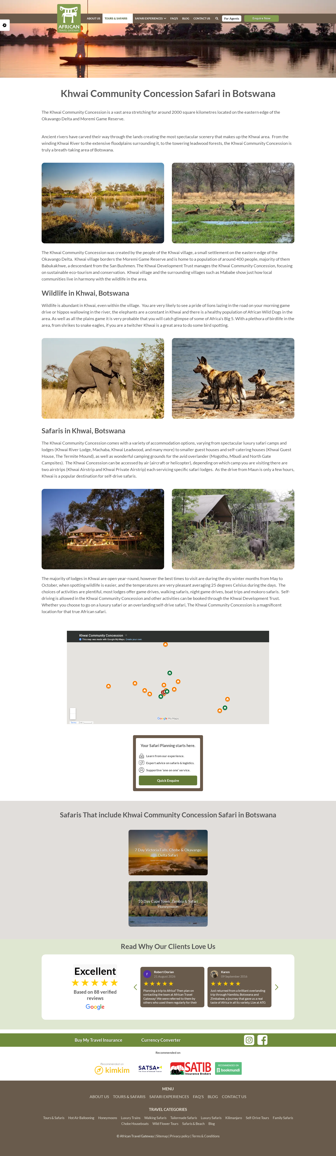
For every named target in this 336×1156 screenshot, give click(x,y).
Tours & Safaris (116, 18)
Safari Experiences (169, 1096)
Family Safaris (283, 1118)
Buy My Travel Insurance (98, 1040)
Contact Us (234, 1096)
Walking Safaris (155, 1118)
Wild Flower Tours (165, 1124)
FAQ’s (174, 18)
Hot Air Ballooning (81, 1118)
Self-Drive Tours (257, 1118)
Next (276, 987)
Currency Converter (161, 1040)
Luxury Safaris (211, 1118)
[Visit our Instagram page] (249, 1039)
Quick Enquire (168, 780)
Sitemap (162, 1136)
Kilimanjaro (233, 1118)
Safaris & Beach (193, 1124)
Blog (185, 18)
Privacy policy (180, 1136)
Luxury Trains (130, 1118)
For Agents (231, 18)
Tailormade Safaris (183, 1118)
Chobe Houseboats (135, 1124)
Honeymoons (107, 1118)
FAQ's (198, 1096)
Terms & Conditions (206, 1136)
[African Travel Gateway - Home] (69, 18)
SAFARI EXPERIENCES (149, 18)
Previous (135, 987)
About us (93, 18)
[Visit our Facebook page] (262, 1039)
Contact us (201, 18)
